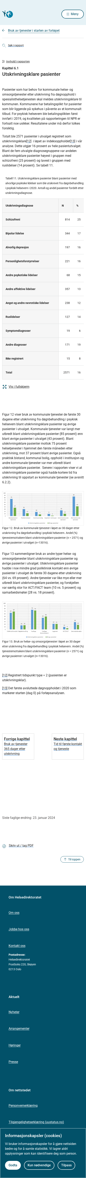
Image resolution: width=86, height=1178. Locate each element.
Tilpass (66, 1165)
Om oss (14, 913)
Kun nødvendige (39, 1165)
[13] (72, 141)
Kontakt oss (17, 946)
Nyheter (14, 1012)
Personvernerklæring (23, 1105)
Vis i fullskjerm (19, 387)
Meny (75, 14)
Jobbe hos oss (19, 929)
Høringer (15, 1045)
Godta (13, 1165)
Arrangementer (19, 1028)
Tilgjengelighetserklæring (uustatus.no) (36, 1122)
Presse (13, 1062)
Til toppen (74, 859)
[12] (28, 141)
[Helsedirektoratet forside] (7, 14)
